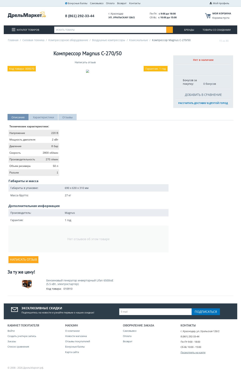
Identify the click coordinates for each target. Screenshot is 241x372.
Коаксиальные (138, 40)
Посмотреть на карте (193, 352)
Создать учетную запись (22, 336)
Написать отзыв (85, 62)
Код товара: (54, 288)
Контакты (134, 3)
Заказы (12, 341)
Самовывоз (96, 3)
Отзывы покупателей (77, 341)
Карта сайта (72, 352)
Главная (13, 40)
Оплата (110, 3)
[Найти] (169, 30)
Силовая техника (33, 40)
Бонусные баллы (77, 3)
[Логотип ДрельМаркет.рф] (27, 14)
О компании (72, 330)
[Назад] (215, 40)
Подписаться (206, 312)
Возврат (122, 3)
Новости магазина (76, 336)
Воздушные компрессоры (108, 40)
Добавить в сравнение (203, 95)
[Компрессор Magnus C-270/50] (88, 71)
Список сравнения (18, 346)
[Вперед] (232, 40)
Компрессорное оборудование (68, 40)
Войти (11, 330)
